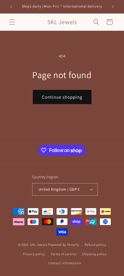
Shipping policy (94, 254)
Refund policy (95, 245)
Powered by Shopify (63, 245)
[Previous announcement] (11, 6)
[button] (12, 22)
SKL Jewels (38, 245)
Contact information (64, 263)
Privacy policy (34, 254)
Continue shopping (62, 97)
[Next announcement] (112, 6)
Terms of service (63, 254)
